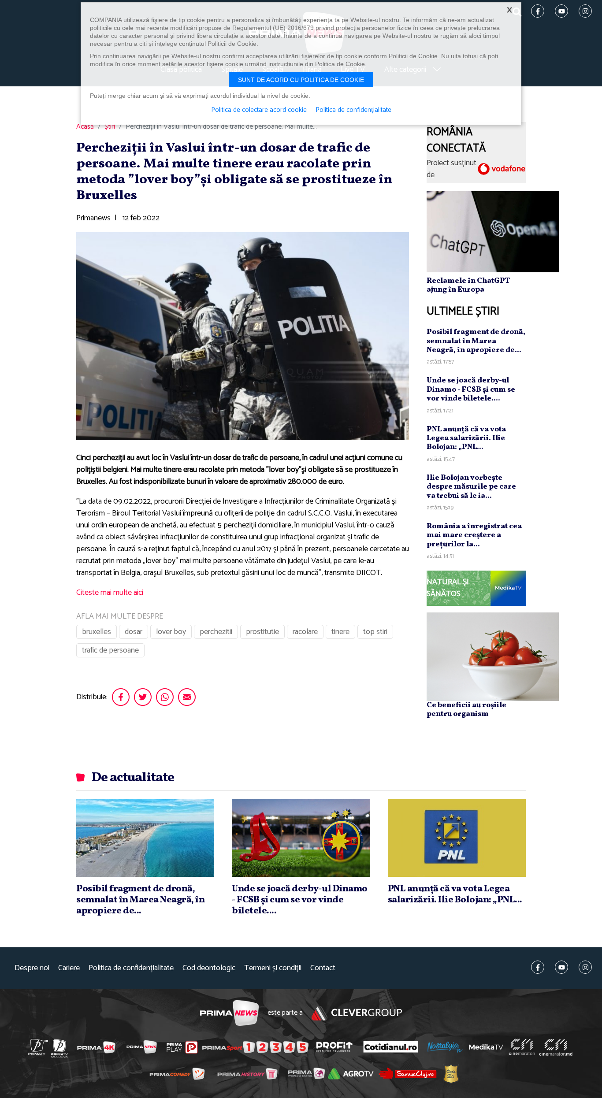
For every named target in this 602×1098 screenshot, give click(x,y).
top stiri (375, 631)
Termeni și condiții (272, 968)
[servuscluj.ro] (407, 1073)
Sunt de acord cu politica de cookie (301, 79)
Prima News (229, 1013)
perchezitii (216, 631)
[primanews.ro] (142, 1046)
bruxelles (96, 631)
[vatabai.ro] (451, 1073)
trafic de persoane (110, 650)
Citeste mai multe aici (109, 592)
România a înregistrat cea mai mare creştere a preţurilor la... (474, 535)
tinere (340, 631)
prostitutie (262, 631)
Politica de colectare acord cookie (259, 110)
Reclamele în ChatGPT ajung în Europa (468, 285)
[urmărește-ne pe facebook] (537, 967)
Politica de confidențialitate (131, 968)
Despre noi (32, 968)
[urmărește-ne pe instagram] (585, 967)
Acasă (85, 127)
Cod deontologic (208, 968)
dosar (133, 631)
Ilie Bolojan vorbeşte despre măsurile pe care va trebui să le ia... (471, 487)
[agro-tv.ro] (351, 1073)
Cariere (69, 968)
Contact (322, 968)
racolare (305, 631)
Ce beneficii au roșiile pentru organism (466, 709)
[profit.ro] (334, 1047)
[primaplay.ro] (182, 1047)
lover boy (171, 631)
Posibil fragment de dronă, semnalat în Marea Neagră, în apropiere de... (476, 341)
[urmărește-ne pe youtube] (561, 967)
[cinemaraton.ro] (521, 1047)
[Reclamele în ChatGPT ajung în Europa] (493, 231)
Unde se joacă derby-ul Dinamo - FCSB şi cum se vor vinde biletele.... (471, 389)
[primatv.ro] (38, 1047)
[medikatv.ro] (486, 1047)
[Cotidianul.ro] (391, 1047)
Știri (109, 127)
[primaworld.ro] (306, 1073)
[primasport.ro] (255, 1047)
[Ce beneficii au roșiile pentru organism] (493, 656)
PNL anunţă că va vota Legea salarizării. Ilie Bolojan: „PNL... (466, 438)
